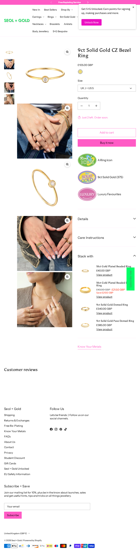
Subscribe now (130, 279)
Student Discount (14, 458)
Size (80, 80)
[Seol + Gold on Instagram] (56, 429)
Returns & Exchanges (16, 420)
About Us (9, 442)
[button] (66, 9)
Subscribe (13, 515)
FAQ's (7, 436)
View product (104, 274)
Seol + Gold (16, 540)
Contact (9, 447)
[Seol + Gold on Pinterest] (60, 429)
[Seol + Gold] (17, 20)
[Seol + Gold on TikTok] (65, 429)
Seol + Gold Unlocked (16, 468)
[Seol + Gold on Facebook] (51, 429)
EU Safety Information (17, 474)
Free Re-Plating (13, 425)
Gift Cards (10, 463)
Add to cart (107, 132)
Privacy (8, 452)
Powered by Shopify (32, 540)
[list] (44, 187)
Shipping (9, 415)
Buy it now (107, 142)
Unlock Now (92, 22)
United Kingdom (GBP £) (15, 533)
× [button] (133, 7)
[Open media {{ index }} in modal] (44, 74)
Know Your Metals (89, 346)
